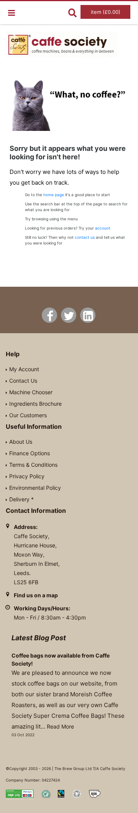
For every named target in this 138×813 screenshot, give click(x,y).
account (102, 228)
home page (53, 194)
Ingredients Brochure (35, 403)
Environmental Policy (35, 487)
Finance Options (29, 453)
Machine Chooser (31, 392)
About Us (20, 441)
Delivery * (21, 499)
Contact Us (23, 380)
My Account (24, 369)
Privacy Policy (26, 476)
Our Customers (28, 415)
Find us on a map (36, 595)
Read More (60, 726)
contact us (85, 237)
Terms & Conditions (33, 464)
